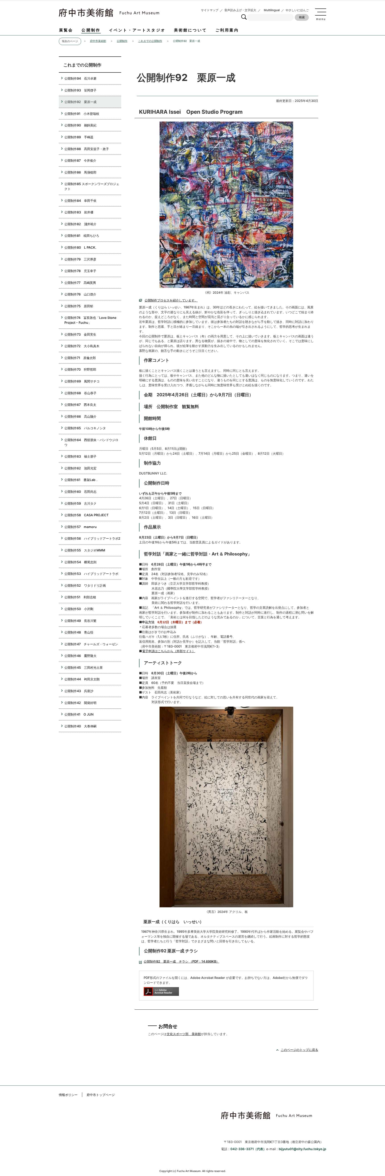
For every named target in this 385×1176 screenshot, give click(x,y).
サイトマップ (209, 10)
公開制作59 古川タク (80, 503)
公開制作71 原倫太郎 (80, 358)
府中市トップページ (101, 1095)
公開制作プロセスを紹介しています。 (171, 300)
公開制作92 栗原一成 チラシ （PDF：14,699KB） (181, 961)
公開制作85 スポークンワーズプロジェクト (91, 186)
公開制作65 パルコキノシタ (85, 428)
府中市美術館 (98, 41)
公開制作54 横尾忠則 (80, 562)
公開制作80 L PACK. (80, 247)
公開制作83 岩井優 (78, 212)
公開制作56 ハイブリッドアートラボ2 (92, 538)
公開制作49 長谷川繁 (80, 621)
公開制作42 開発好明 (80, 703)
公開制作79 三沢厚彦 (80, 259)
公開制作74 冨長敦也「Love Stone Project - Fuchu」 (90, 320)
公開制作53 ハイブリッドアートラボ (91, 574)
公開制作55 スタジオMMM (86, 550)
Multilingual (272, 10)
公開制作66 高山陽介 (80, 416)
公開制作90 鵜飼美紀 (80, 125)
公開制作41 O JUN (79, 714)
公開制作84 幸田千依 (80, 200)
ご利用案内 (227, 30)
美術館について (190, 30)
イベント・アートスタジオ (137, 30)
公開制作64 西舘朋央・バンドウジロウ (91, 442)
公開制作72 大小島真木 (81, 346)
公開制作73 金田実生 (80, 334)
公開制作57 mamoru (80, 527)
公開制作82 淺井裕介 (80, 224)
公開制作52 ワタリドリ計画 (85, 585)
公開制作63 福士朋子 (80, 456)
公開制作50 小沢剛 (78, 609)
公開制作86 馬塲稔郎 (80, 172)
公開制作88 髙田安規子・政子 (86, 149)
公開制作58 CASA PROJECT (86, 515)
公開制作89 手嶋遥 (78, 137)
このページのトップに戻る (299, 1050)
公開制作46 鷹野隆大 (80, 656)
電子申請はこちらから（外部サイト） (168, 651)
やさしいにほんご (297, 10)
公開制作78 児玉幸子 (80, 271)
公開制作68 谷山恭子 (80, 393)
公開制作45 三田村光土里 (83, 667)
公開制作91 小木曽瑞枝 (81, 114)
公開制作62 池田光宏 (80, 468)
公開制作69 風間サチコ (82, 381)
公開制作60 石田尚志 (80, 491)
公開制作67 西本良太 (80, 404)
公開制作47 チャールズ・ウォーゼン (91, 644)
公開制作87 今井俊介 (80, 160)
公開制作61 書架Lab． (81, 480)
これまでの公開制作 (150, 41)
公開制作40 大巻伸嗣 (82, 726)
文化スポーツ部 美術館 (184, 1034)
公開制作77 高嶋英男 (80, 283)
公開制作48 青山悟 (78, 632)
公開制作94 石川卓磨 (80, 78)
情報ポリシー (68, 1095)
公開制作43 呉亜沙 (78, 691)
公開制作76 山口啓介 (80, 294)
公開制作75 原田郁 (78, 306)
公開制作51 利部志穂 (80, 597)
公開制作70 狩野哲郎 (80, 369)
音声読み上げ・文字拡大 (240, 10)
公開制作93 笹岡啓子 (80, 90)
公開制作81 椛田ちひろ (81, 235)
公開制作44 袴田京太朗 (82, 679)
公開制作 (91, 30)
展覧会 (66, 30)
